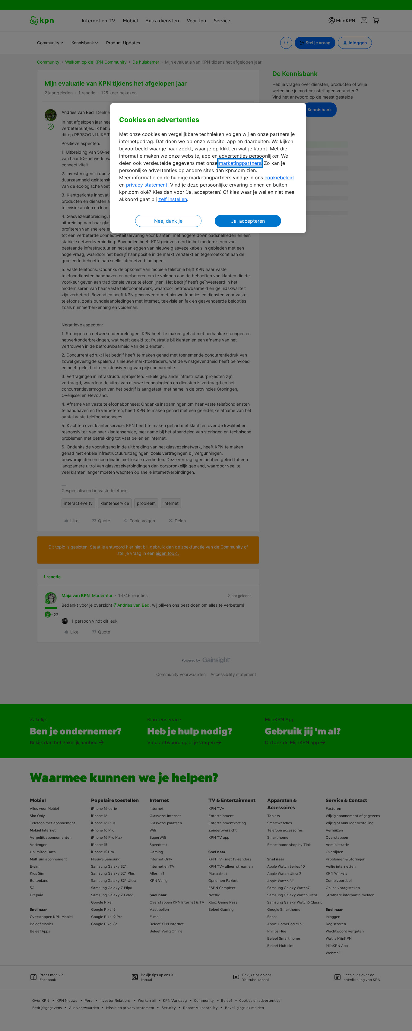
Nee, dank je (168, 221)
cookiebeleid (279, 177)
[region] (208, 168)
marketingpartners (240, 163)
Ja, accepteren (248, 221)
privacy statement (146, 185)
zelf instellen (172, 199)
